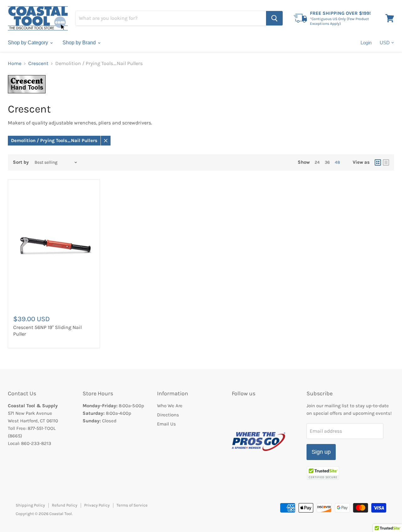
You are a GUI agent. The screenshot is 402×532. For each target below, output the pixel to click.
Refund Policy (64, 505)
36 (327, 162)
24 (317, 162)
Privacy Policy (97, 505)
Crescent (38, 63)
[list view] (386, 162)
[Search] (274, 18)
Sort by (21, 162)
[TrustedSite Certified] (323, 473)
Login (366, 42)
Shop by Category (28, 42)
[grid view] (378, 162)
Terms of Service (132, 505)
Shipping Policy (30, 505)
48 (337, 162)
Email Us (166, 424)
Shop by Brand (79, 42)
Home (14, 63)
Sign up (321, 452)
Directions (168, 415)
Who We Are (169, 406)
